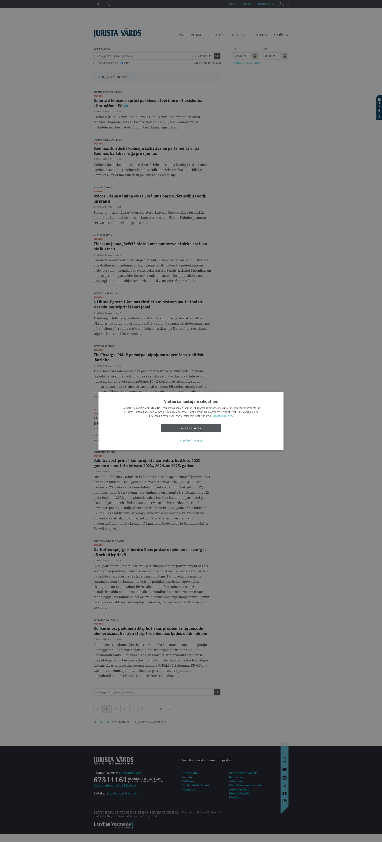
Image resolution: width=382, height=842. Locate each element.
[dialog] (191, 421)
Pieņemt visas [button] (191, 428)
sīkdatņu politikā (222, 416)
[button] (191, 440)
